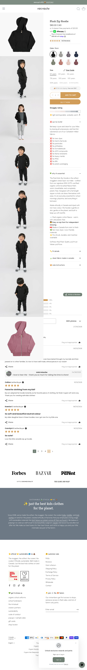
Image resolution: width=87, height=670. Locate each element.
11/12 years (71, 78)
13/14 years (54, 83)
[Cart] (83, 9)
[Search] (78, 9)
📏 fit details (54, 251)
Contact (48, 586)
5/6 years (70, 74)
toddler (69, 515)
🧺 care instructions (57, 265)
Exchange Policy (51, 572)
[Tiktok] (19, 585)
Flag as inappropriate (69, 342)
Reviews (49, 562)
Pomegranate (76, 62)
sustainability (13, 611)
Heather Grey (61, 54)
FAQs (47, 558)
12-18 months (73, 83)
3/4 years (61, 74)
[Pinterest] (23, 585)
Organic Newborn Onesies (37, 649)
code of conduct (14, 614)
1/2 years (53, 74)
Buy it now (65, 102)
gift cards (11, 621)
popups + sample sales (17, 618)
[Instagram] (14, 585)
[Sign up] (77, 609)
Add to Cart (70, 95)
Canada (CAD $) (11, 638)
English (10, 643)
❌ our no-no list (56, 122)
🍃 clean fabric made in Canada (62, 258)
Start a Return (51, 565)
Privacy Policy (50, 579)
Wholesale (49, 582)
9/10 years (62, 78)
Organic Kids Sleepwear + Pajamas (35, 652)
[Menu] (3, 8)
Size (62, 70)
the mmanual (13, 604)
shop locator (13, 625)
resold (55, 523)
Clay (61, 62)
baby (64, 515)
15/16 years (63, 83)
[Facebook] (9, 585)
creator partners (14, 608)
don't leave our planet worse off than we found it (50, 520)
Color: (54, 48)
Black (53, 54)
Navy (76, 54)
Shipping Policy (51, 569)
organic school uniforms (17, 597)
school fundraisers (15, 601)
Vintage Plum (68, 54)
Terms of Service (52, 575)
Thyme (53, 62)
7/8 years (53, 78)
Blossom (68, 62)
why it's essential (58, 173)
